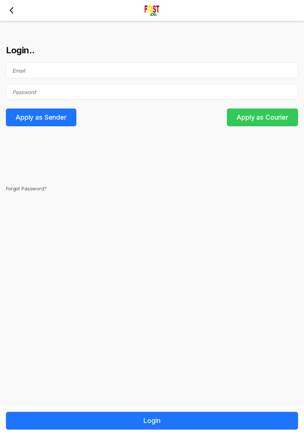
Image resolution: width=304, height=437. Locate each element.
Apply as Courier (262, 117)
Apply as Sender (41, 117)
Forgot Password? (26, 188)
